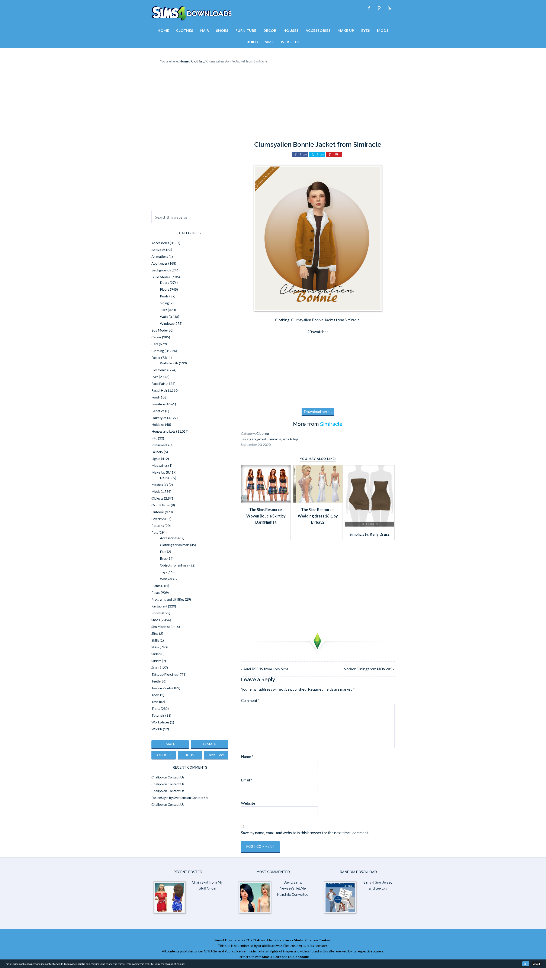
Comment (250, 700)
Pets (154, 532)
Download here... (318, 411)
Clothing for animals (174, 545)
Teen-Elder (216, 755)
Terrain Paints (161, 688)
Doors (164, 282)
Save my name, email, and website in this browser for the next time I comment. (305, 832)
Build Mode (160, 277)
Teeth (155, 681)
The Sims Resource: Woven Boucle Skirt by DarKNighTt (266, 516)
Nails (164, 478)
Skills (155, 640)
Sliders (156, 661)
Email (246, 780)
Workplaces (160, 722)
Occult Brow (160, 505)
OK (526, 963)
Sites (154, 633)
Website (248, 803)
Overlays (158, 519)
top (295, 439)
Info (154, 438)
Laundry (157, 452)
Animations (159, 256)
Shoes (155, 620)
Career (156, 337)
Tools (155, 695)
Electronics (159, 370)
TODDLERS (163, 755)
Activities (158, 250)
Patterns (157, 525)
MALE (170, 744)
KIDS (190, 755)
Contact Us (176, 777)
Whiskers (167, 579)
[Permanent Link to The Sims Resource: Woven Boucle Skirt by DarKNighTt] (265, 501)
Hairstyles (159, 418)
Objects (157, 498)
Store (155, 667)
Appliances (159, 263)
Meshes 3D (159, 485)
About (536, 963)
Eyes (154, 377)
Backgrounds (161, 270)
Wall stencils (169, 363)
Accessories (160, 243)
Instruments (160, 445)
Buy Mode (159, 330)
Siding (164, 303)
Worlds (156, 729)
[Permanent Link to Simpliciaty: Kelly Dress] (369, 525)
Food (155, 397)
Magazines (159, 465)
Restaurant (159, 606)
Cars (154, 344)
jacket (261, 439)
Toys (163, 572)
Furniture (158, 404)
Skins (155, 647)
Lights (155, 458)
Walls (164, 316)
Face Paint (159, 383)
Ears (163, 551)
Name (247, 756)
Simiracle (331, 424)
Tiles (163, 310)
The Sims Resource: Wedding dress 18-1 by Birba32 (318, 516)
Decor (156, 357)
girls (253, 439)
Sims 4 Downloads (191, 13)
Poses (155, 592)
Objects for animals (174, 565)
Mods (155, 491)
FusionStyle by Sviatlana (169, 798)
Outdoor (157, 512)
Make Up (158, 472)
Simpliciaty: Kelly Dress (370, 534)
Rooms (156, 613)
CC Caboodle (298, 957)
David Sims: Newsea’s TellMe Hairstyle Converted (292, 888)
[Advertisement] (273, 102)
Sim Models (160, 627)
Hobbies (157, 424)
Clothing (262, 433)
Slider (155, 654)
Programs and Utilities (167, 599)
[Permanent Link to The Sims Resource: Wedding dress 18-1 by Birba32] (317, 501)
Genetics (157, 411)
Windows (167, 323)
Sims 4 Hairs (271, 957)
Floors (164, 289)
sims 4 (287, 439)
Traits (155, 708)
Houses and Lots (163, 431)
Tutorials (158, 715)
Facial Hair (159, 390)
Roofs (164, 296)
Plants (156, 586)
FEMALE (209, 744)
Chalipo (157, 777)
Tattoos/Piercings (164, 674)
